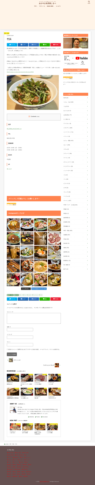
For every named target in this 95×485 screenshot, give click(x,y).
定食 (30, 464)
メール (9, 334)
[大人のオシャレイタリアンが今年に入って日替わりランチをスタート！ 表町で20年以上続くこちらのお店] (54, 266)
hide (38, 116)
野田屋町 (16, 476)
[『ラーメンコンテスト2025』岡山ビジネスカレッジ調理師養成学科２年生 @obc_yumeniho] (54, 252)
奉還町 (25, 464)
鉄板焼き (67, 260)
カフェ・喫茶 (68, 140)
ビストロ (67, 183)
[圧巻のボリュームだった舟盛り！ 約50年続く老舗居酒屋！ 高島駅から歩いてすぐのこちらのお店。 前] (40, 279)
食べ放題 (67, 264)
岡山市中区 (26, 467)
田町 (19, 474)
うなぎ (66, 106)
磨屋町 (24, 474)
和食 (25, 295)
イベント (67, 136)
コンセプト (58, 6)
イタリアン (68, 127)
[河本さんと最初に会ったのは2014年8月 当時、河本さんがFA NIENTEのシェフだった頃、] (40, 238)
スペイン (67, 157)
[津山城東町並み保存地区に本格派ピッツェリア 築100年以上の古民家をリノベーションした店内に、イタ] (27, 266)
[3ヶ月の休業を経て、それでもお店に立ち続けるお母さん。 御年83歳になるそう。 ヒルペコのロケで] (13, 279)
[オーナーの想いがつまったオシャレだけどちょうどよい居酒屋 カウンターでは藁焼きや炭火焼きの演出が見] (40, 252)
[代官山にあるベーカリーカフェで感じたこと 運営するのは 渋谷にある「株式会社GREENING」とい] (27, 224)
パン (66, 179)
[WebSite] (30, 417)
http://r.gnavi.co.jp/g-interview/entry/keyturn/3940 (20, 72)
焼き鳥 (66, 243)
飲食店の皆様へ (50, 6)
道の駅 (66, 256)
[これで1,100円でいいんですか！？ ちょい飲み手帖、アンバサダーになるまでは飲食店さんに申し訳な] (27, 238)
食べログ (9, 168)
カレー (67, 145)
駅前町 (26, 476)
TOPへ (35, 6)
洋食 (66, 239)
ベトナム (67, 196)
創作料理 (67, 217)
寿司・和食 (6, 33)
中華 (27, 462)
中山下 (21, 462)
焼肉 (66, 247)
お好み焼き (68, 115)
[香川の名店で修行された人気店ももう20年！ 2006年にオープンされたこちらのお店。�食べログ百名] (27, 279)
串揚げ (66, 209)
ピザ (66, 187)
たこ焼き (67, 119)
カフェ (9, 459)
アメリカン (67, 123)
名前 (9, 326)
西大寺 (9, 476)
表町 (29, 474)
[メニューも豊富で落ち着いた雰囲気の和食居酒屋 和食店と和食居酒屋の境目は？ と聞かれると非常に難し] (54, 279)
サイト (8, 342)
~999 (22, 455)
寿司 (15, 467)
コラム (66, 149)
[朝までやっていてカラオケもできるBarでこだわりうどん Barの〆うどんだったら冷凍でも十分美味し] (13, 252)
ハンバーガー (68, 170)
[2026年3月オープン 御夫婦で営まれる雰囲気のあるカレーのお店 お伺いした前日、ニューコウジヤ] (54, 224)
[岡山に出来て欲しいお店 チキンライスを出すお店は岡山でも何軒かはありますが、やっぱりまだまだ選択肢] (40, 224)
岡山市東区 (25, 469)
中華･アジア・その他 (70, 204)
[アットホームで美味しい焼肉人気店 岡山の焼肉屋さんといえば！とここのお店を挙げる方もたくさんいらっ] (54, 238)
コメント (10, 311)
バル (66, 175)
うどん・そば (68, 102)
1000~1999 (10, 452)
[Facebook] (44, 417)
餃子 (66, 269)
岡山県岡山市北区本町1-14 (14, 128)
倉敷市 (9, 464)
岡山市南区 (18, 469)
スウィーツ (68, 153)
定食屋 (67, 222)
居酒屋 (17, 295)
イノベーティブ (68, 132)
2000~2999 (18, 452)
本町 (41, 295)
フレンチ (67, 192)
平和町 (9, 471)
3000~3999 (26, 452)
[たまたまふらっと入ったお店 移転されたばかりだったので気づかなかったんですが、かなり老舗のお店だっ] (13, 238)
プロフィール (42, 6)
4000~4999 (10, 455)
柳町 (19, 471)
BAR (66, 97)
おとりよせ (67, 110)
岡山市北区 (35, 295)
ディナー (21, 459)
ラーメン (67, 200)
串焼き (66, 213)
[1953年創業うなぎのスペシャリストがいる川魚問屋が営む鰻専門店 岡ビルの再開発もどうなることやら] (13, 266)
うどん (9, 457)
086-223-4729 (11, 138)
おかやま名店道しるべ (47, 3)
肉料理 (66, 252)
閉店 (21, 476)
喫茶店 (19, 464)
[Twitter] (37, 417)
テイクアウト (68, 166)
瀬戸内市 (29, 471)
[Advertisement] (47, 19)
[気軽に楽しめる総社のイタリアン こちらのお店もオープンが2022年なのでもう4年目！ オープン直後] (27, 252)
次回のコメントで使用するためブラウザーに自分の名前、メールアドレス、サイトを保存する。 (34, 349)
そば (22, 457)
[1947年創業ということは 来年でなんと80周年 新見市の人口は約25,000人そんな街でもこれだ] (13, 224)
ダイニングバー (69, 162)
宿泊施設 (67, 226)
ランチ (9, 462)
